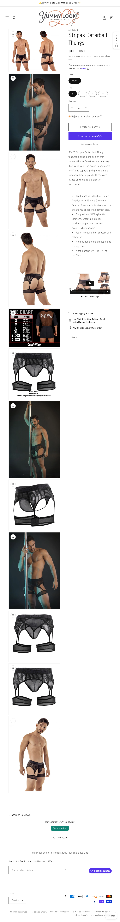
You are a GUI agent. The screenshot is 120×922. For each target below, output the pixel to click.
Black (75, 80)
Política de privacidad (81, 912)
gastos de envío (78, 56)
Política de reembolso (59, 912)
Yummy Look (23, 912)
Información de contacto (101, 915)
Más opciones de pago (90, 144)
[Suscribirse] (65, 870)
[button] (7, 18)
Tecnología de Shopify (38, 912)
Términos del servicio (103, 912)
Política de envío (80, 915)
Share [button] (74, 337)
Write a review (59, 828)
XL (103, 93)
